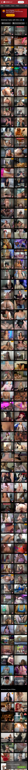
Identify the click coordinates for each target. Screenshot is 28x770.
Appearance (7, 23)
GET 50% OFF (10, 15)
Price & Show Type (19, 23)
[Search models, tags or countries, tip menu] (26, 5)
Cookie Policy (16, 764)
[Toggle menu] (1, 2)
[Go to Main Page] (8, 2)
